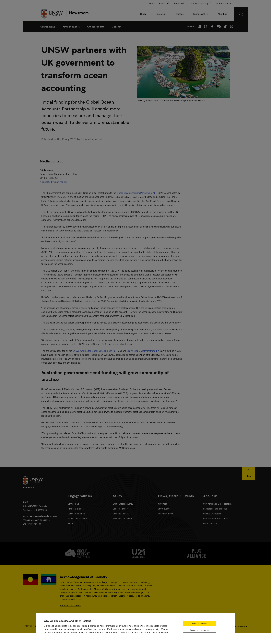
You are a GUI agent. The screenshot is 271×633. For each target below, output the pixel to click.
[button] (248, 473)
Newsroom (162, 503)
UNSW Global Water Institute (143, 350)
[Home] (52, 13)
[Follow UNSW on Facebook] (212, 26)
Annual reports (95, 26)
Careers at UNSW (76, 513)
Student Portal (121, 513)
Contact (116, 26)
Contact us (73, 503)
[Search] (241, 14)
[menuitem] (143, 14)
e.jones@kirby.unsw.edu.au (53, 181)
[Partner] (77, 13)
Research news (165, 513)
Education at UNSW (77, 518)
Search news (47, 26)
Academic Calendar (122, 518)
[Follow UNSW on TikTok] (225, 26)
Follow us (29, 626)
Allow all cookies (199, 623)
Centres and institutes (215, 518)
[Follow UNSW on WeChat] (218, 26)
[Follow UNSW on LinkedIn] (199, 26)
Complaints (243, 626)
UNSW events (164, 508)
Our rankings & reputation (217, 503)
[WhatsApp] (231, 26)
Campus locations (212, 513)
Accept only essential (199, 630)
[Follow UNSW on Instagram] (205, 26)
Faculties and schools (215, 508)
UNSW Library (210, 523)
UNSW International (123, 503)
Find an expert (71, 26)
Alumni (71, 523)
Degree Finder (120, 508)
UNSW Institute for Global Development (94, 350)
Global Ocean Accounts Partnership (136, 192)
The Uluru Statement (70, 605)
